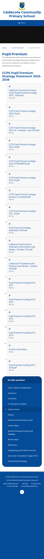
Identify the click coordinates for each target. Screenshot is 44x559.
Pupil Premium (34, 48)
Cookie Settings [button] (12, 486)
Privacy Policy (36, 484)
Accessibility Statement (29, 486)
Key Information (18, 48)
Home (4, 48)
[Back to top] (22, 492)
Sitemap (25, 484)
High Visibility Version (10, 484)
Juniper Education (31, 480)
